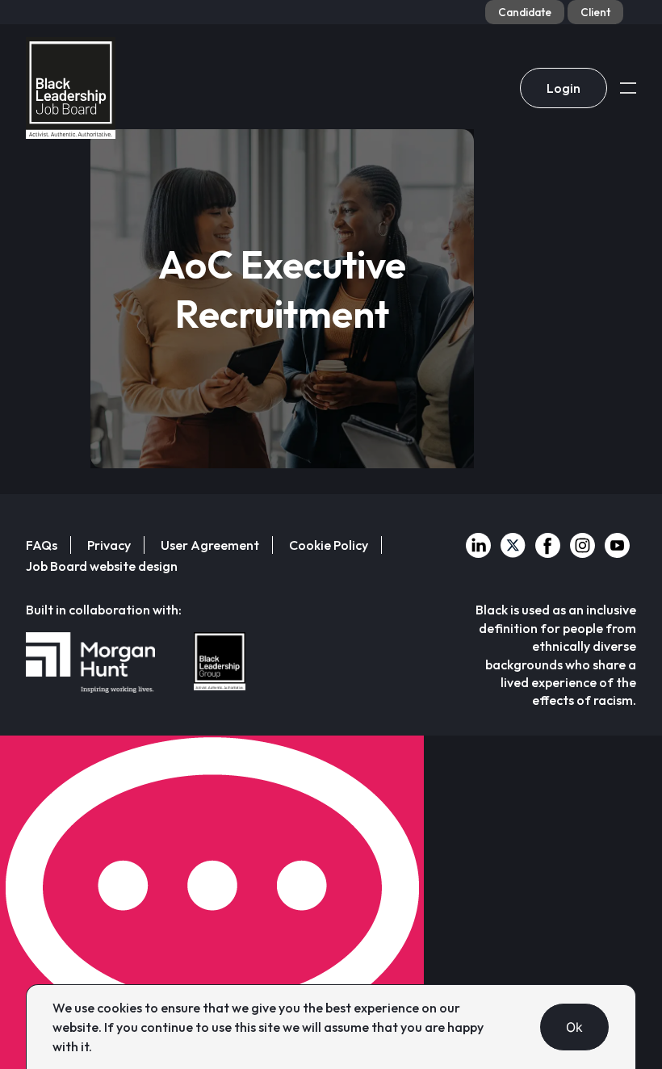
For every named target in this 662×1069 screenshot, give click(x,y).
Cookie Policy (328, 545)
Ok (575, 1027)
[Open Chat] (212, 902)
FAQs (41, 545)
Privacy (109, 545)
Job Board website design (102, 566)
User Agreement (210, 545)
